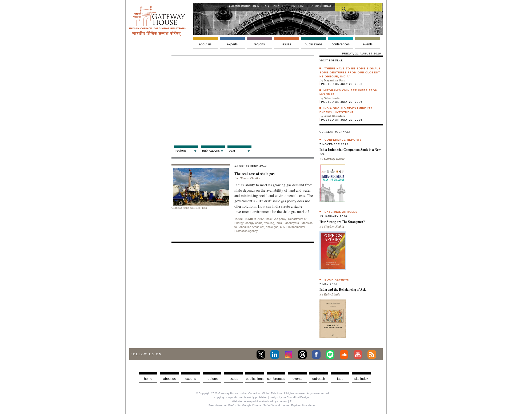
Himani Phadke (249, 178)
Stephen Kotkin (334, 226)
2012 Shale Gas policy (271, 218)
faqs (340, 379)
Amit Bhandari (334, 116)
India (279, 222)
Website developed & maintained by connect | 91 (262, 401)
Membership (240, 6)
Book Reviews (337, 279)
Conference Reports (343, 139)
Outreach (318, 379)
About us (205, 44)
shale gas (272, 226)
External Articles (341, 211)
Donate (328, 6)
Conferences (341, 44)
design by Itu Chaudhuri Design (289, 397)
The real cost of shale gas (254, 173)
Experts (232, 44)
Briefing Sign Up (305, 6)
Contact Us (279, 6)
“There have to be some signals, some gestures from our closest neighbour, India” (350, 72)
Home (148, 379)
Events (368, 44)
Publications (313, 44)
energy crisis (253, 222)
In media (260, 6)
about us (169, 379)
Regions (259, 44)
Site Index (361, 379)
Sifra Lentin (332, 98)
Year (232, 150)
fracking (269, 222)
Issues (286, 44)
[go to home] (157, 34)
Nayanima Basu (335, 80)
